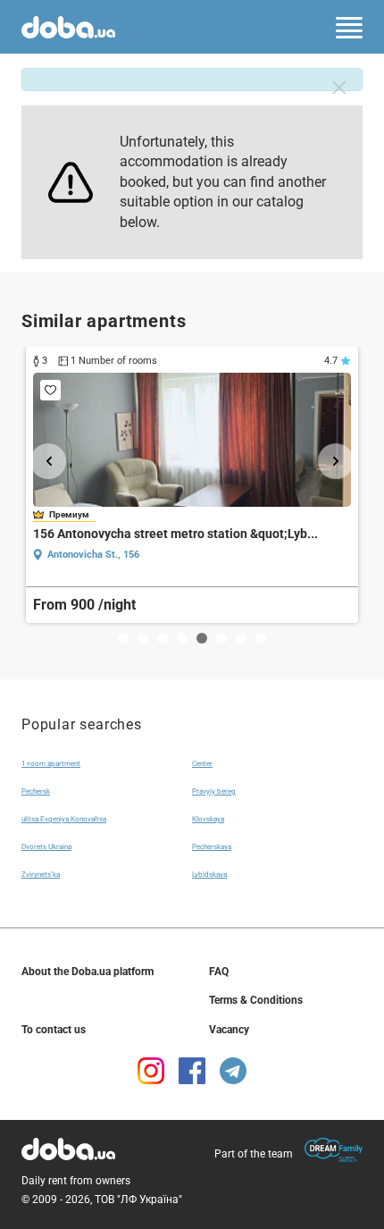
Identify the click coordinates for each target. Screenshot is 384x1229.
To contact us (53, 1029)
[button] (48, 461)
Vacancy (229, 1029)
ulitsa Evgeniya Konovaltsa (63, 819)
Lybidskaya (209, 875)
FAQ (219, 971)
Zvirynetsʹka (40, 875)
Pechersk (35, 791)
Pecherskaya (211, 847)
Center (202, 764)
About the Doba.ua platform (87, 971)
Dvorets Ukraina (46, 847)
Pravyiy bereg (214, 791)
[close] (339, 88)
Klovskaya (208, 819)
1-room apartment (50, 764)
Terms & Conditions (256, 1000)
